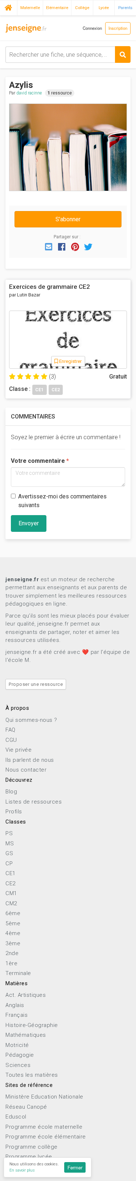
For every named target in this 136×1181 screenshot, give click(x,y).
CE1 (10, 873)
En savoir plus (22, 1170)
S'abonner (68, 219)
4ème (12, 933)
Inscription (117, 28)
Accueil (8, 6)
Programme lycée (28, 1156)
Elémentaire (57, 7)
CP (9, 863)
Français (16, 1015)
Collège (82, 7)
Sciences (17, 1065)
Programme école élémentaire (45, 1136)
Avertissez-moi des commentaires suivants (62, 501)
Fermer (74, 1167)
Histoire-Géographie (31, 1025)
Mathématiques (25, 1035)
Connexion (92, 28)
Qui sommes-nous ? (31, 720)
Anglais (14, 1005)
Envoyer (28, 523)
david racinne (29, 93)
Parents (125, 7)
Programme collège (31, 1147)
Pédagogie (19, 1055)
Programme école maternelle (43, 1127)
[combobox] (68, 54)
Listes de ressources (33, 801)
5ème (12, 923)
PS (9, 833)
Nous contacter (25, 770)
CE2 (10, 883)
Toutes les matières (31, 1075)
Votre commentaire (38, 460)
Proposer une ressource (36, 684)
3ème (12, 943)
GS (9, 853)
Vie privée (18, 750)
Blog (11, 791)
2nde (11, 953)
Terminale (18, 973)
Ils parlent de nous (29, 760)
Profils (13, 811)
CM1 (11, 893)
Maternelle (30, 7)
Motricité (17, 1045)
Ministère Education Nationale (44, 1096)
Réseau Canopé (26, 1107)
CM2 (11, 903)
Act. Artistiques (25, 995)
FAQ (10, 730)
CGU (11, 740)
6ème (12, 913)
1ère (11, 963)
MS (9, 843)
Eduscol (15, 1116)
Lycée (104, 7)
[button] (48, 246)
